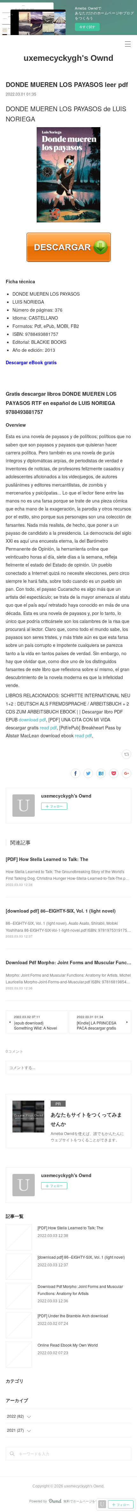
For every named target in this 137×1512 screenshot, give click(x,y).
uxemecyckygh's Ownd (68, 58)
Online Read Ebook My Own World (68, 1345)
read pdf (48, 727)
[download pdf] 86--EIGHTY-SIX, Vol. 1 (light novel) (61, 911)
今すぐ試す (87, 27)
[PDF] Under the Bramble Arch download (73, 1315)
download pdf (32, 719)
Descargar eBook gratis (31, 362)
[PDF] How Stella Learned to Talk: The (47, 859)
